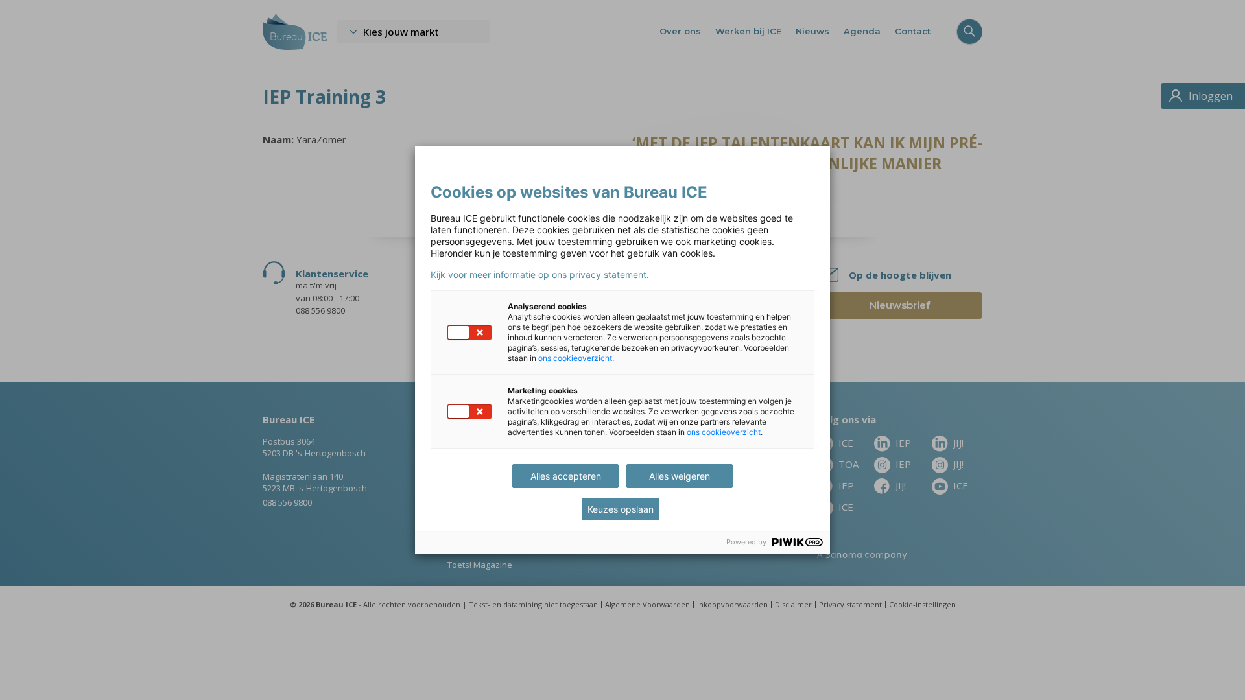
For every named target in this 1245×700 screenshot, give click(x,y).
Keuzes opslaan (620, 509)
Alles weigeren (679, 476)
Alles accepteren (565, 476)
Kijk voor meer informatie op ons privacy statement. (540, 275)
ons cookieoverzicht (575, 358)
